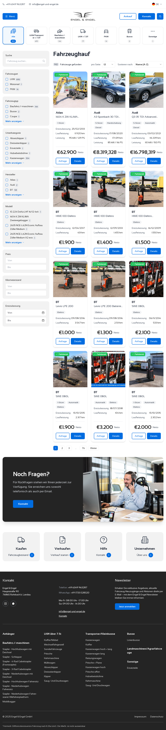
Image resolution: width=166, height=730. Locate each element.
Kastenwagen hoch (96, 667)
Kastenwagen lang (95, 653)
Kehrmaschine (51, 658)
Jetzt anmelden (127, 606)
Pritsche (48, 653)
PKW (14, 89)
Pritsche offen (93, 671)
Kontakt (146, 16)
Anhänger (9, 633)
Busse (14, 111)
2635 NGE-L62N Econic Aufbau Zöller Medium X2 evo (26, 236)
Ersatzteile (16, 148)
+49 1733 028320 (80, 592)
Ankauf (128, 16)
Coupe (14, 116)
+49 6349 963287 (77, 587)
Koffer (89, 644)
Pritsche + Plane (94, 662)
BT (13, 190)
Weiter (93, 448)
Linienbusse (133, 640)
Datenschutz (156, 716)
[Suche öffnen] (160, 16)
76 (83, 448)
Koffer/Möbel (51, 640)
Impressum (140, 716)
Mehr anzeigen (14, 121)
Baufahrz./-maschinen (24, 106)
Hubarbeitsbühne (20, 153)
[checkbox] (7, 79)
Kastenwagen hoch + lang (99, 649)
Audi (13, 185)
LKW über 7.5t (52, 633)
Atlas (14, 179)
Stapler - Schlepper (12, 657)
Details (77, 161)
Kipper (47, 676)
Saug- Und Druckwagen (56, 681)
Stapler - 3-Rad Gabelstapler (17, 669)
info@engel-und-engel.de (72, 611)
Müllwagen (49, 662)
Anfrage (63, 161)
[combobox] (108, 64)
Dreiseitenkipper (19, 143)
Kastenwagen (19, 158)
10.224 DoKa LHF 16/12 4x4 (25, 211)
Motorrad (16, 84)
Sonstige (132, 661)
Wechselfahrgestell (54, 644)
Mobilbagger (9, 701)
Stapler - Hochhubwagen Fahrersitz (21, 681)
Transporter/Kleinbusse (100, 633)
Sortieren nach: (125, 64)
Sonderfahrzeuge (53, 649)
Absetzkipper (18, 138)
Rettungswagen (94, 658)
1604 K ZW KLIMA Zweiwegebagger (20, 218)
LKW (15, 79)
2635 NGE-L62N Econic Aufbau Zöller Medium (26, 227)
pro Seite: (96, 64)
